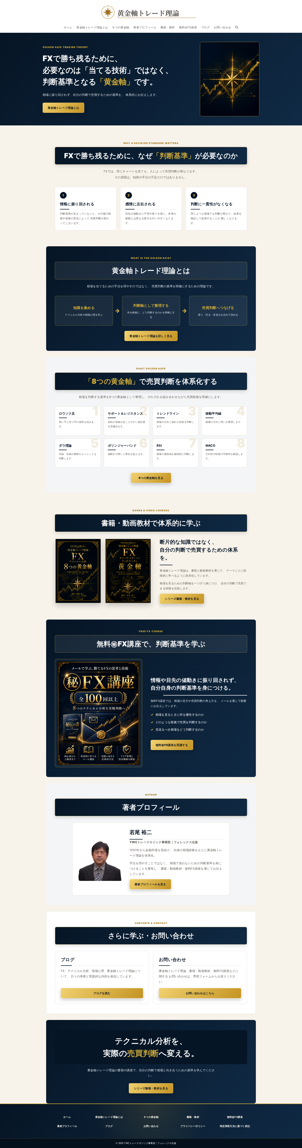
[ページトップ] (294, 1141)
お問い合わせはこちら (200, 993)
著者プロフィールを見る (150, 884)
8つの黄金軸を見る (151, 478)
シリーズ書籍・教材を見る (182, 598)
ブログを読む (101, 993)
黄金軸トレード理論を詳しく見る (151, 336)
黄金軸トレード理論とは (63, 107)
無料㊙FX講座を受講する (172, 745)
